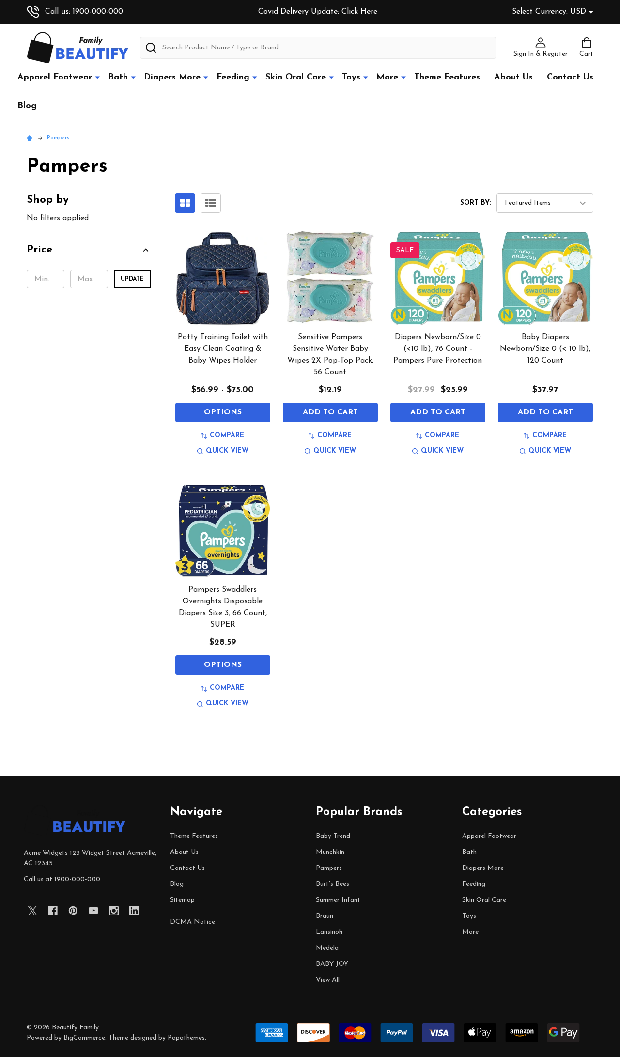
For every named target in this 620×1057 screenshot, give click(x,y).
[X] (32, 910)
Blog (27, 106)
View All (328, 980)
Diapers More (172, 77)
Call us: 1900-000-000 (84, 12)
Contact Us (570, 77)
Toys (351, 77)
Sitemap (182, 900)
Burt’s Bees (332, 884)
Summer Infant (338, 900)
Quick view (227, 451)
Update (132, 279)
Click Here (359, 12)
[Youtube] (93, 910)
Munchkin (330, 852)
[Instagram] (114, 910)
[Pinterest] (73, 910)
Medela (327, 948)
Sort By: (475, 202)
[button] (89, 253)
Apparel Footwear (54, 77)
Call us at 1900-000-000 (62, 879)
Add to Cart (330, 412)
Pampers (329, 868)
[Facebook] (53, 910)
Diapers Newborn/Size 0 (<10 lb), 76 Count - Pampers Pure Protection (437, 348)
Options (223, 412)
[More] (97, 77)
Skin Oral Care (295, 77)
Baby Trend (333, 836)
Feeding (233, 77)
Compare (227, 435)
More (387, 77)
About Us (513, 77)
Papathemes (186, 1037)
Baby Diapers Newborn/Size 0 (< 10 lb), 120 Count (545, 348)
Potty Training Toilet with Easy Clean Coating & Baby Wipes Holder (223, 348)
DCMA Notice (192, 922)
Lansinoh (329, 932)
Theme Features (447, 77)
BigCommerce (84, 1037)
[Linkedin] (134, 910)
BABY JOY (332, 964)
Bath (118, 77)
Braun (324, 916)
